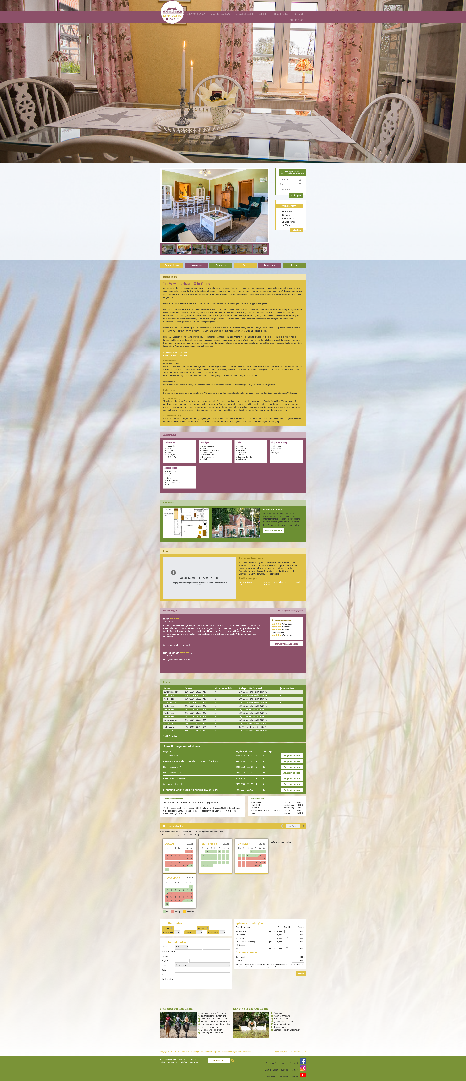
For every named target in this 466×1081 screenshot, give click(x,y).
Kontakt (298, 14)
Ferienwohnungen (195, 14)
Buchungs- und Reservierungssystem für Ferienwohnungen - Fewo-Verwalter (221, 1051)
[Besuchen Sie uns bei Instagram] (303, 1068)
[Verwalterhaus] (236, 523)
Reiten (262, 14)
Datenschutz (296, 1051)
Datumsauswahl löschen (281, 842)
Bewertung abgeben (286, 643)
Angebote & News (220, 14)
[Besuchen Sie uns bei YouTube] (303, 1075)
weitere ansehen (273, 530)
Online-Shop (296, 20)
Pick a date (188, 928)
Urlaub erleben (244, 14)
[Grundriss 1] (186, 523)
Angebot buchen (291, 755)
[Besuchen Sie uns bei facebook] (303, 1061)
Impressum (278, 1051)
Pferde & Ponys (280, 14)
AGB (304, 1051)
